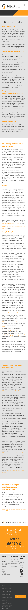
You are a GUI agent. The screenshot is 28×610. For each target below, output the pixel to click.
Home (12, 560)
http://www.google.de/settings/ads (10, 330)
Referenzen (14, 566)
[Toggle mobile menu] (25, 5)
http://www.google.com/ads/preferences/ (14, 335)
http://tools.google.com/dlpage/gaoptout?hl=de (13, 312)
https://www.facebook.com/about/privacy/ (12, 452)
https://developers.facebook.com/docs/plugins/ (13, 390)
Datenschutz (17, 563)
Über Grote (12, 562)
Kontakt (16, 560)
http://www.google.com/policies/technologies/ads (14, 326)
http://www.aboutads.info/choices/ (10, 223)
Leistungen (13, 564)
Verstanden (20, 596)
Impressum (16, 561)
